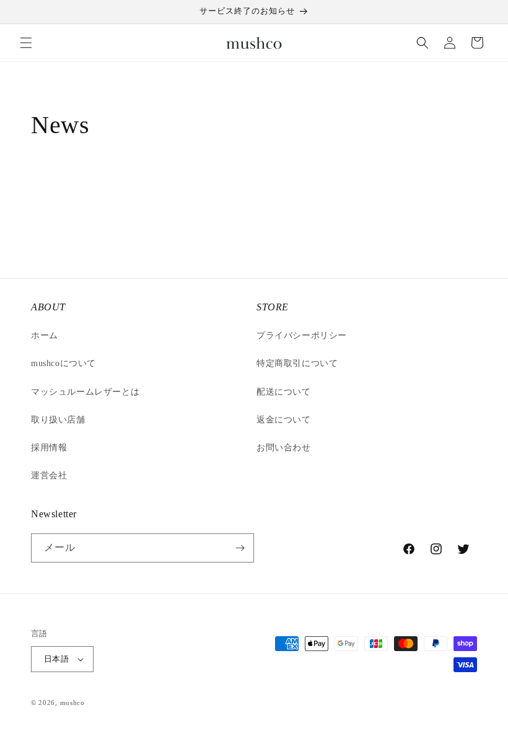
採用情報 (49, 447)
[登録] (239, 547)
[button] (26, 42)
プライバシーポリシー (301, 335)
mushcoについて (63, 363)
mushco (72, 702)
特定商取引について (297, 363)
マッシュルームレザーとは (85, 391)
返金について (283, 419)
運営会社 (49, 475)
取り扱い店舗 (58, 419)
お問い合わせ (283, 447)
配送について (283, 391)
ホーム (44, 335)
